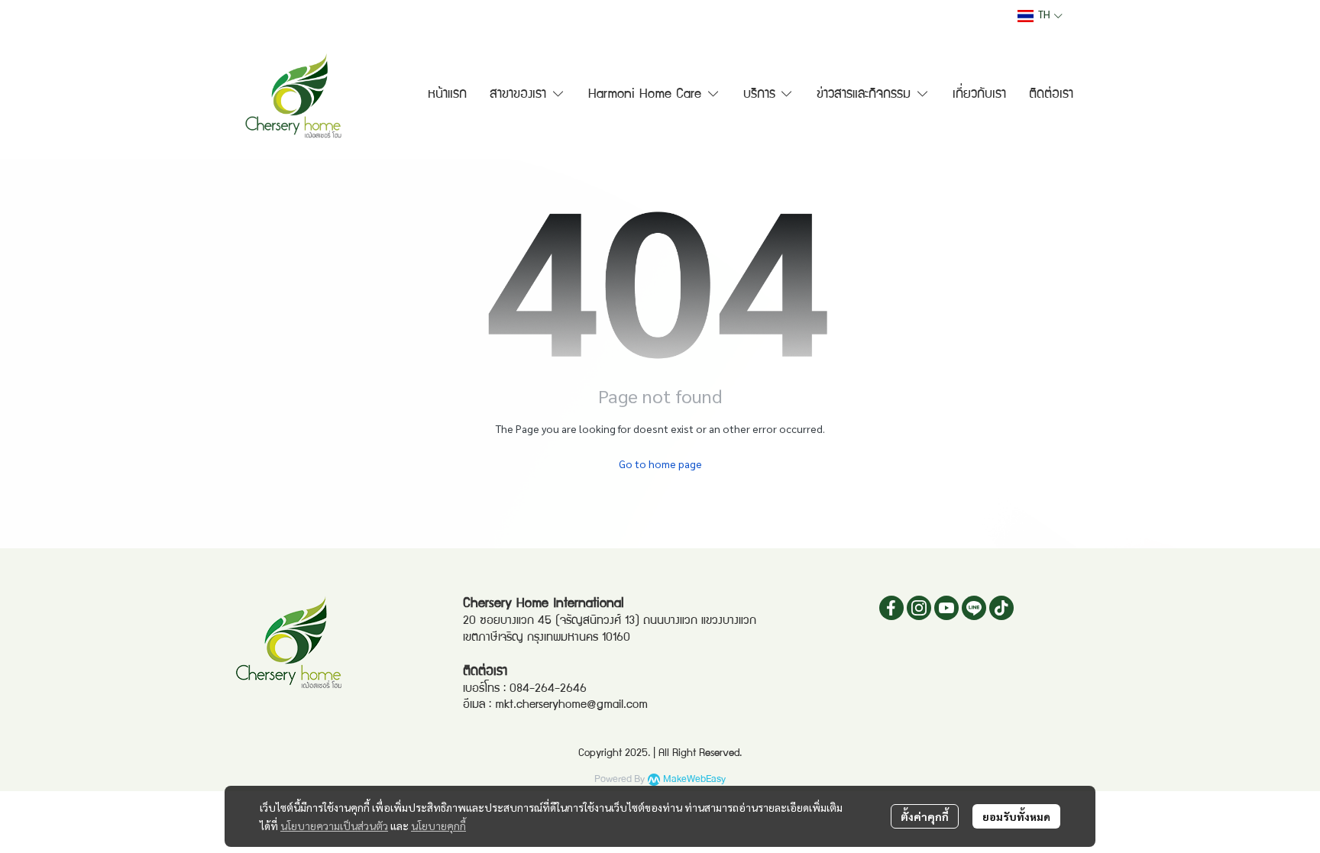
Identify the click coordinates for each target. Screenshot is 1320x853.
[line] (974, 608)
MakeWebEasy (694, 779)
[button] (1040, 16)
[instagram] (919, 608)
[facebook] (891, 608)
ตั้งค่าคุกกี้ (925, 816)
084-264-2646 (548, 689)
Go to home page (660, 463)
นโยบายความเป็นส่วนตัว (334, 825)
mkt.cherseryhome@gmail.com (571, 705)
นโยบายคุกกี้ (438, 825)
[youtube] (946, 608)
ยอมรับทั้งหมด (1016, 816)
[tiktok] (1001, 608)
